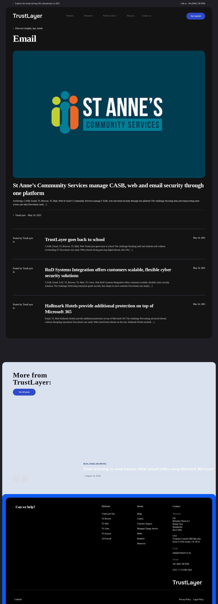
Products (70, 16)
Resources (88, 16)
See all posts (24, 392)
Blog (86, 464)
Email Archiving (97, 464)
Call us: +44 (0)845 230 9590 (193, 3)
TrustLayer (20, 215)
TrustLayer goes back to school (75, 239)
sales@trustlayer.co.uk (182, 553)
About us (130, 16)
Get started (196, 16)
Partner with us (109, 16)
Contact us (146, 16)
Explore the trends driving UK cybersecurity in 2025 (37, 4)
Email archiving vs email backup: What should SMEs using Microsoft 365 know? (149, 469)
